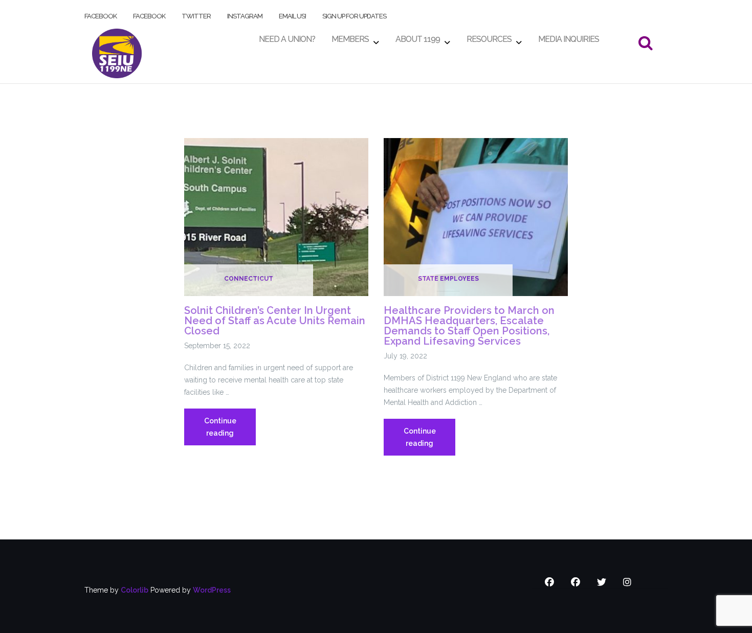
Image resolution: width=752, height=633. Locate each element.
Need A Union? (287, 36)
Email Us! (292, 14)
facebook (100, 14)
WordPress (212, 590)
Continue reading (230, 431)
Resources (489, 36)
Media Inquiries (568, 36)
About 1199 (417, 36)
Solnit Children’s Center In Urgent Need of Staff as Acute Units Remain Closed (274, 320)
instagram (244, 14)
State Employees (448, 278)
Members (350, 36)
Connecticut (248, 278)
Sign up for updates (354, 14)
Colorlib (134, 590)
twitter (196, 14)
